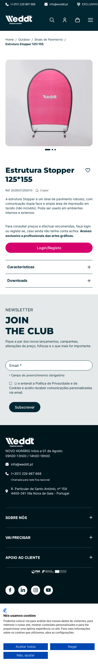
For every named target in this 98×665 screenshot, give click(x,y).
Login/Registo (49, 247)
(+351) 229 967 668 (22, 4)
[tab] (49, 267)
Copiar (44, 190)
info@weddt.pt (58, 4)
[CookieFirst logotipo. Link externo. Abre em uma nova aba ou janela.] (5, 611)
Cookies (15, 388)
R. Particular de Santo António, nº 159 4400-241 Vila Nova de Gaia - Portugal (40, 491)
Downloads (17, 280)
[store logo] (18, 20)
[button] (46, 149)
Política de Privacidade (53, 383)
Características (20, 266)
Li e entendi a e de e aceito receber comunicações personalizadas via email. (50, 388)
